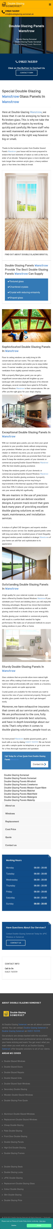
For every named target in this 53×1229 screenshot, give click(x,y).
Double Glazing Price (13, 1200)
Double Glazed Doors (13, 1066)
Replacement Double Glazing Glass (19, 1183)
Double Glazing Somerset (16, 775)
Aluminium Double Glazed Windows (19, 1113)
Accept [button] (39, 1225)
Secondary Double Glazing (15, 1089)
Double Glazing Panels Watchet (19, 790)
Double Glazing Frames (14, 1153)
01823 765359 (12, 11)
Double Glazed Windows (14, 1061)
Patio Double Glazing (13, 1130)
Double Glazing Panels (14, 1142)
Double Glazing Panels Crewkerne (21, 784)
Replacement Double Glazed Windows (20, 1119)
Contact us (11, 845)
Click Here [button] (42, 1221)
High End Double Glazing (15, 1147)
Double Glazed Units (13, 1078)
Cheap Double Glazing (14, 1125)
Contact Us (38, 764)
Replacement (12, 821)
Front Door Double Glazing (15, 1136)
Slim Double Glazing (12, 1194)
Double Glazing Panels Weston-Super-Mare (25, 787)
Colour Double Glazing (14, 1189)
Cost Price (10, 829)
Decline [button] (14, 1225)
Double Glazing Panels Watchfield (20, 793)
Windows (10, 813)
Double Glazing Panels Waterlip (19, 800)
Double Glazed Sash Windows (17, 1083)
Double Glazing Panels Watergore (20, 796)
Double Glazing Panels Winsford (20, 781)
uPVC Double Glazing (13, 1177)
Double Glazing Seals (13, 1166)
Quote (8, 837)
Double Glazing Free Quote (16, 1100)
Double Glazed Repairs (14, 1072)
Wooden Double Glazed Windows (18, 1094)
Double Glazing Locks (13, 1172)
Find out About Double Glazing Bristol (26, 254)
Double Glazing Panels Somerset (20, 778)
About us (10, 805)
